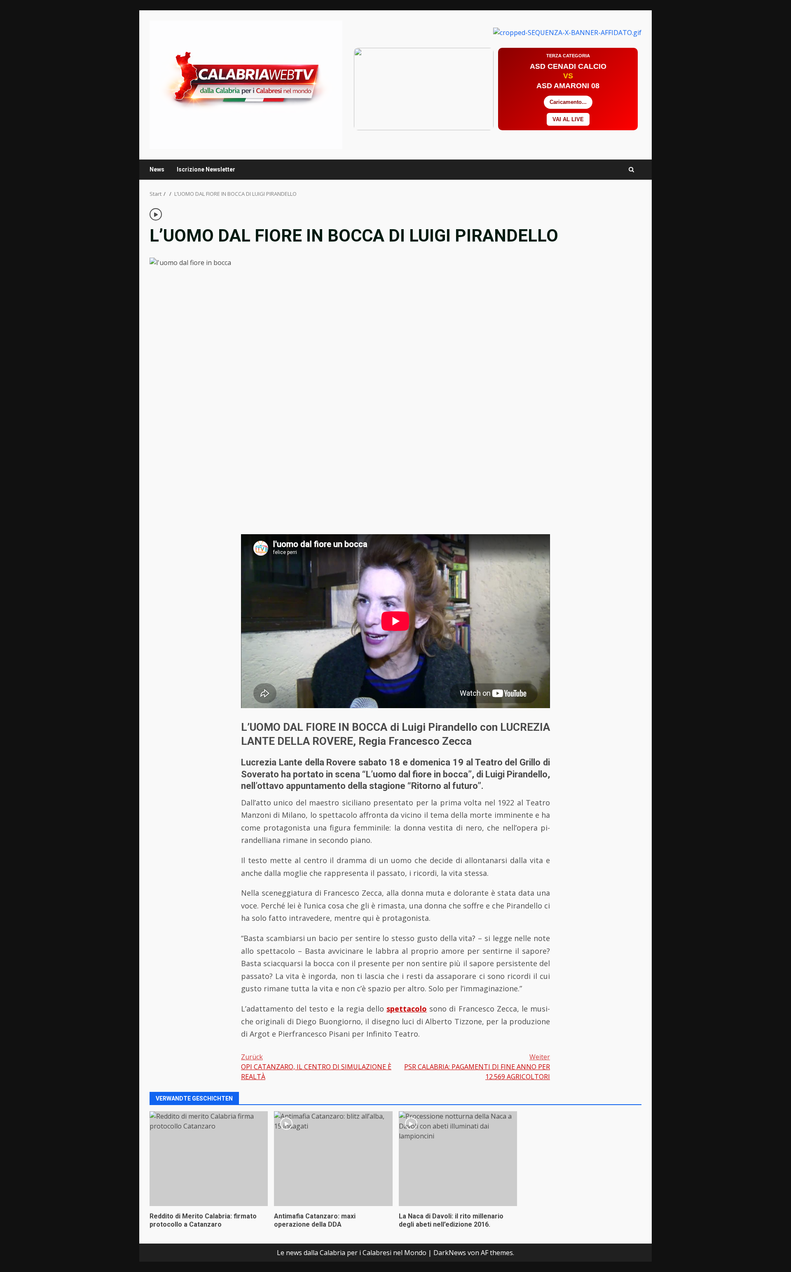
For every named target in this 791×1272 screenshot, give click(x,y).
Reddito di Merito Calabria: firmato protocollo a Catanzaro (209, 1158)
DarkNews (449, 1252)
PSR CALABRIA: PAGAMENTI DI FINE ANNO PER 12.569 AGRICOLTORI (477, 1066)
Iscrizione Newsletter (206, 169)
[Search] (631, 170)
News (157, 169)
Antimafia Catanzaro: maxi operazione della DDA (333, 1158)
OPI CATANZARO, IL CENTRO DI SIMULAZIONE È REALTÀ (316, 1066)
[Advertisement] (567, 32)
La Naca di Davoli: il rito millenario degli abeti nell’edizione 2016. (458, 1158)
